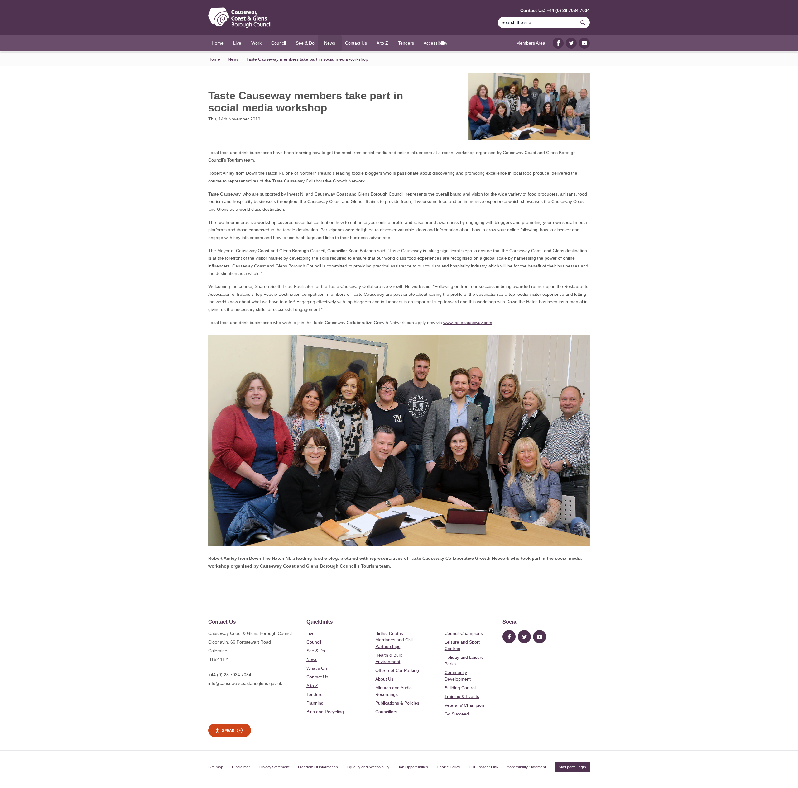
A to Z (312, 685)
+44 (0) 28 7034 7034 (229, 674)
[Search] (583, 22)
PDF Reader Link (483, 767)
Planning (315, 703)
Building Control (460, 687)
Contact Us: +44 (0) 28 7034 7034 (555, 10)
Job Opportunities (413, 767)
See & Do (315, 650)
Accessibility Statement (526, 767)
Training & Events (462, 696)
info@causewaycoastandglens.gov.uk (245, 683)
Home (214, 59)
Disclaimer (241, 767)
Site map (215, 767)
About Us (384, 679)
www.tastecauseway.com (467, 322)
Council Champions (464, 633)
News (233, 59)
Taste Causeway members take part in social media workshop (307, 59)
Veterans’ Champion (464, 705)
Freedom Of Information (318, 767)
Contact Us (317, 676)
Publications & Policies (397, 703)
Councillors (386, 711)
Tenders (314, 694)
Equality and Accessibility (368, 767)
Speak (228, 730)
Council (313, 641)
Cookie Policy (448, 767)
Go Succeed (457, 713)
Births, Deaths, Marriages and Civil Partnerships (394, 640)
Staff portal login (572, 767)
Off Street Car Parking (397, 670)
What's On (316, 668)
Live (310, 633)
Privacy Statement (274, 767)
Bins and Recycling (325, 711)
